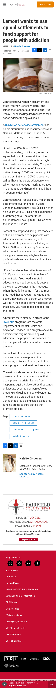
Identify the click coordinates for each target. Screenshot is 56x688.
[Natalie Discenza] (9, 463)
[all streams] (52, 684)
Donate (46, 4)
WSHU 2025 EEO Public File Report (22, 589)
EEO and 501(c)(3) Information (20, 596)
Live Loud (8, 321)
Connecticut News (21, 416)
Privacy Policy (12, 583)
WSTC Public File (14, 641)
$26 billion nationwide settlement (25, 125)
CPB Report (11, 602)
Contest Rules (12, 609)
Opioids (35, 429)
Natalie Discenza (22, 46)
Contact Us (11, 577)
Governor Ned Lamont (23, 423)
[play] (4, 684)
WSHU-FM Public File (15, 628)
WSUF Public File (13, 634)
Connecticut (18, 429)
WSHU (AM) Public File (16, 622)
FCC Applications (14, 615)
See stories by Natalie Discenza (31, 475)
